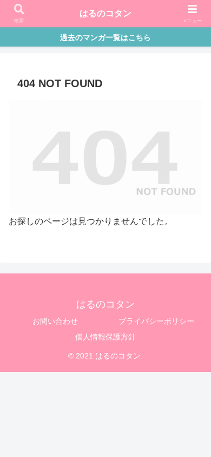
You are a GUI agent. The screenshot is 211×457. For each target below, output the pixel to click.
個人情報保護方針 (105, 336)
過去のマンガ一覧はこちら (105, 38)
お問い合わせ (55, 321)
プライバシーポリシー (156, 321)
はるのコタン (105, 13)
